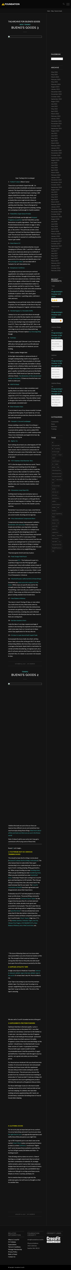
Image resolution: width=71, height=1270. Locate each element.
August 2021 (55, 131)
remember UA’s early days (17, 524)
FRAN (53, 479)
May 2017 (54, 256)
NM (58, 507)
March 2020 (55, 172)
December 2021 (56, 121)
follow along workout (57, 473)
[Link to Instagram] (58, 1267)
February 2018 (55, 234)
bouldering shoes (35, 873)
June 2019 (54, 194)
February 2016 (55, 270)
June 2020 (54, 165)
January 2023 (55, 89)
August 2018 (55, 219)
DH (52, 464)
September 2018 (56, 216)
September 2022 (56, 99)
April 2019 (54, 199)
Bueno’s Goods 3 (25, 27)
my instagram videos (16, 261)
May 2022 (54, 109)
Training (27, 24)
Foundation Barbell (56, 476)
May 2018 (54, 226)
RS (58, 523)
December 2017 (56, 238)
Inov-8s (35, 920)
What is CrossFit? (13, 1239)
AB (52, 442)
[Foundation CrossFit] (10, 4)
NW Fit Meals (14, 384)
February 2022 (55, 116)
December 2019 (56, 180)
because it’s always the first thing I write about (23, 860)
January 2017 (55, 265)
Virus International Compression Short (23, 518)
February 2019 (55, 204)
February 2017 (55, 263)
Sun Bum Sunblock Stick (18, 620)
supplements (55, 532)
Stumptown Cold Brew (17, 268)
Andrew (32, 664)
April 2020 (54, 170)
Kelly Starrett (55, 492)
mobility (54, 501)
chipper (60, 454)
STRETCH (54, 529)
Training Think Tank (56, 544)
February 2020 (55, 175)
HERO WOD (59, 479)
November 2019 (56, 182)
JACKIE (53, 489)
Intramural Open (56, 485)
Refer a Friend (12, 1254)
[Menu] (67, 4)
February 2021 (55, 145)
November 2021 (56, 123)
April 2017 (54, 258)
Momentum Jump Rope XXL (20, 490)
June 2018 (54, 224)
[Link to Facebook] (56, 1267)
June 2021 (54, 136)
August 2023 (55, 87)
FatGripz (13, 338)
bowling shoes (35, 870)
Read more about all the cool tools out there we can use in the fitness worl (24, 833)
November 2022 (56, 94)
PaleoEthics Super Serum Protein (20, 214)
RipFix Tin (14, 441)
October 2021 (55, 126)
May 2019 (54, 197)
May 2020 (54, 167)
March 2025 (55, 77)
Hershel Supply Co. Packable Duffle (21, 311)
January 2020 (55, 177)
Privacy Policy (12, 1252)
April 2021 (54, 140)
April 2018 (54, 229)
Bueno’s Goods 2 (25, 674)
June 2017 (54, 253)
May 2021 (54, 138)
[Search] (63, 4)
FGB (58, 467)
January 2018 (55, 236)
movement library (56, 504)
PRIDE (53, 516)
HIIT (53, 482)
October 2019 (55, 185)
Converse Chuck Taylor (28, 898)
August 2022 (55, 101)
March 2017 (55, 261)
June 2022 (54, 106)
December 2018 (56, 209)
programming (55, 520)
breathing (57, 448)
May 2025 (54, 74)
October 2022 (55, 96)
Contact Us (11, 1257)
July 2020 (54, 163)
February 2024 (55, 84)
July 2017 (54, 251)
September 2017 (56, 246)
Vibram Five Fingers (14, 923)
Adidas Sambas (17, 920)
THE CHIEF (54, 541)
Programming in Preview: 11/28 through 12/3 (56, 335)
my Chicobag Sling (35, 331)
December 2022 (56, 92)
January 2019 (55, 207)
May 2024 (54, 82)
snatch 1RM (55, 526)
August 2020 (55, 160)
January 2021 (55, 148)
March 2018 (55, 231)
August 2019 (55, 189)
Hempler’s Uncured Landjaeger (21, 421)
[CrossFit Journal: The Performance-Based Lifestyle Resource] (54, 1242)
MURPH (54, 507)
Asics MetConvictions (27, 925)
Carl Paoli (54, 454)
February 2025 (55, 79)
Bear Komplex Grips (16, 406)
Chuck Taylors (24, 918)
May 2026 (54, 72)
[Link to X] (61, 1267)
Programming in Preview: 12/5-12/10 (56, 294)
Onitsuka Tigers (27, 920)
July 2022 (54, 104)
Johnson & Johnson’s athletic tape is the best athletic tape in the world (24, 973)
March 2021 (55, 143)
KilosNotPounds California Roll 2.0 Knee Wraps (26, 579)
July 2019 (54, 192)
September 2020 (56, 158)
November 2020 (56, 153)
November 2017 (56, 241)
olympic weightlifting (57, 513)
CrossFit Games (56, 461)
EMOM (53, 467)
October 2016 (55, 268)
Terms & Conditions (14, 1247)
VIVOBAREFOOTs (27, 923)
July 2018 (54, 221)
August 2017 (55, 248)
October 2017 (55, 243)
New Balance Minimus (18, 598)
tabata (53, 535)
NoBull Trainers (15, 182)
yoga (53, 550)
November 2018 (56, 212)
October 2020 (55, 155)
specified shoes (15, 911)
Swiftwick (22, 1145)
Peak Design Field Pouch (19, 556)
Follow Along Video (56, 470)
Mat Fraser (54, 495)
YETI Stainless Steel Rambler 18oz (22, 460)
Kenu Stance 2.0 (15, 243)
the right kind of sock (15, 1134)
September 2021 (56, 128)
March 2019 (55, 202)
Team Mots (59, 535)
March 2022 (55, 113)
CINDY (53, 458)
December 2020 (56, 150)
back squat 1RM (55, 445)
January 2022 (55, 118)
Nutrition (54, 426)
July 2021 (54, 133)
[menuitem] (63, 4)
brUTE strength (55, 451)
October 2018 (55, 214)
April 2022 (54, 111)
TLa (59, 541)
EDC (19, 560)
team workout (55, 538)
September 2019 (56, 187)
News (22, 24)
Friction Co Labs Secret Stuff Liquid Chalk (24, 635)
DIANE (56, 464)
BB (52, 448)
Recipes (54, 523)
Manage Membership (15, 1249)
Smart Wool (17, 1143)
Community (55, 421)
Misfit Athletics (55, 498)
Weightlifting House (57, 547)
